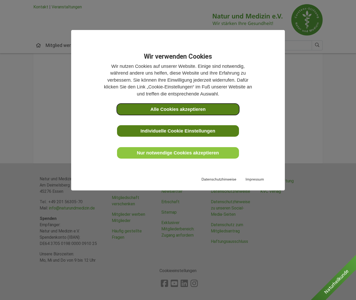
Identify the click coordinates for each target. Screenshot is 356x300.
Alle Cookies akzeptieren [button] (178, 109)
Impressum (254, 179)
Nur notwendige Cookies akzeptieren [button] (178, 152)
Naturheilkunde (336, 281)
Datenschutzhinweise (218, 179)
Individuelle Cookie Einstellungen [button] (177, 131)
